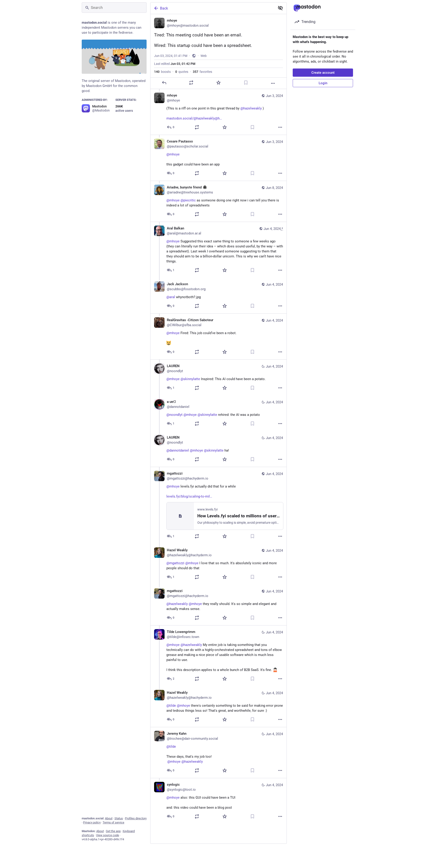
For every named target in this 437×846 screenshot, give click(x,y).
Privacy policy (92, 822)
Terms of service (113, 822)
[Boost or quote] (191, 82)
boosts (162, 72)
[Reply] (164, 82)
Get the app (113, 831)
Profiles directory (136, 818)
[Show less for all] (280, 8)
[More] (273, 83)
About (108, 818)
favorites (202, 72)
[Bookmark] (246, 82)
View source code (107, 835)
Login (323, 83)
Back (164, 8)
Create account (323, 73)
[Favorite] (218, 82)
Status (118, 818)
